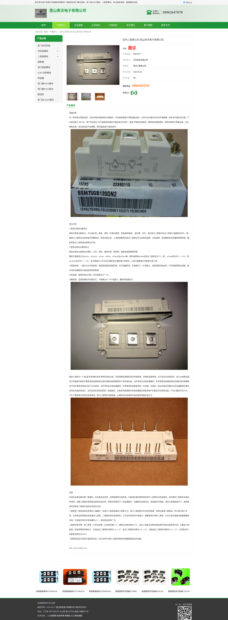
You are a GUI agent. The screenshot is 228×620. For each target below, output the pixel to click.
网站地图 (78, 616)
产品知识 (113, 25)
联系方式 (165, 25)
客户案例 (148, 25)
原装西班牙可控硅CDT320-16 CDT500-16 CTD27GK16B (137, 591)
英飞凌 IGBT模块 (46, 100)
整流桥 (41, 94)
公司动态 (96, 25)
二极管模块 (43, 56)
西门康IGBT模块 (45, 83)
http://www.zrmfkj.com (78, 548)
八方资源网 (51, 616)
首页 (43, 25)
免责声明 (60, 616)
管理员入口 (69, 616)
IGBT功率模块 (44, 73)
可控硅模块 (43, 51)
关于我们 (130, 25)
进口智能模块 (44, 67)
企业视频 (78, 25)
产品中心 (61, 25)
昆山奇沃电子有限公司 (65, 607)
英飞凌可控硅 (44, 46)
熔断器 (41, 62)
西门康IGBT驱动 (45, 89)
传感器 (41, 78)
